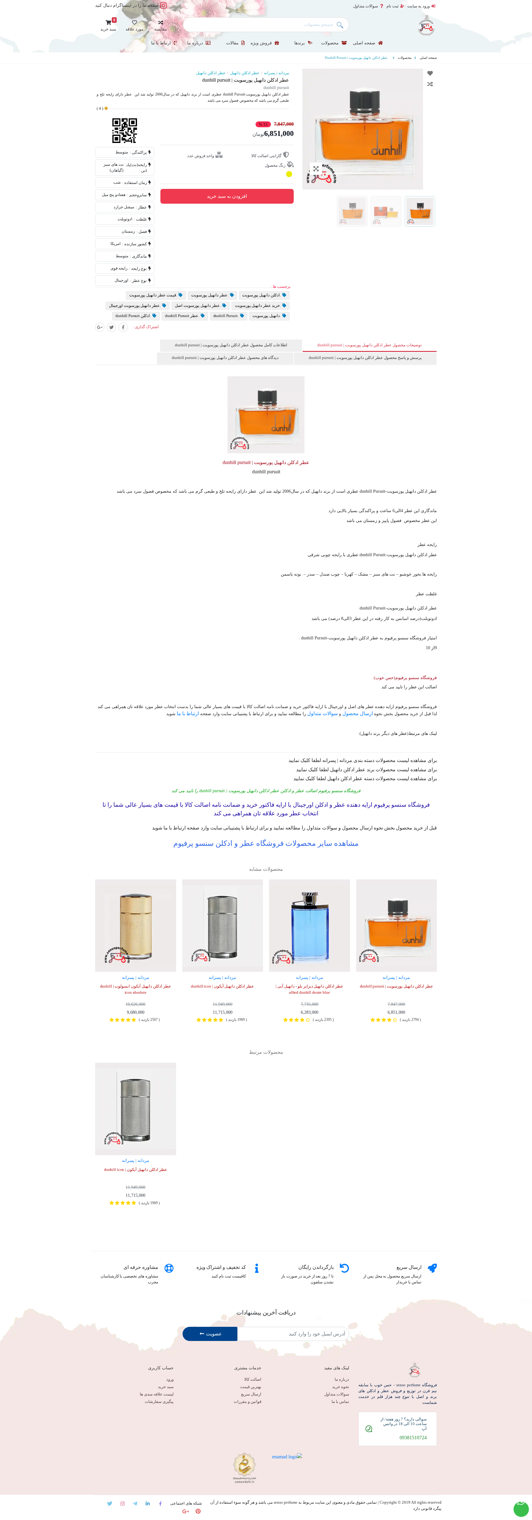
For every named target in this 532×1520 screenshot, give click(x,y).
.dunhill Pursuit (226, 316)
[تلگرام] (135, 1503)
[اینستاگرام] (122, 1503)
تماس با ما (340, 1402)
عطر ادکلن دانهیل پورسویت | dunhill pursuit (396, 986)
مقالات (233, 42)
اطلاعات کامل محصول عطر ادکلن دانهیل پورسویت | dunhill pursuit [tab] (231, 345)
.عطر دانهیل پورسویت (209, 295)
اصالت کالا (252, 1379)
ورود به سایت (418, 6)
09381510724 (413, 1437)
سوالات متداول (365, 6)
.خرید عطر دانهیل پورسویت (258, 306)
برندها (300, 42)
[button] (160, 24)
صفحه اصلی (365, 42)
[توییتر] (111, 327)
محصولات (330, 42)
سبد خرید (166, 1387)
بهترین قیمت (250, 1387)
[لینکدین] (147, 1503)
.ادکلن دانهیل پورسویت (261, 295)
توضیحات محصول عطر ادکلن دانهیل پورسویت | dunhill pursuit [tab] (369, 345)
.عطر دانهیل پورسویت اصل (198, 306)
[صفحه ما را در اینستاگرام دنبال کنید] (163, 8)
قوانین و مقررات (247, 1402)
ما (179, 713)
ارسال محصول (357, 713)
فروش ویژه (262, 42)
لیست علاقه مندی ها (157, 1394)
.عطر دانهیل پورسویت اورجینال (135, 306)
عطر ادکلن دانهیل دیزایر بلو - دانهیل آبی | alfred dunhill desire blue (309, 989)
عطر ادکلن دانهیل (245, 73)
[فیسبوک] (123, 327)
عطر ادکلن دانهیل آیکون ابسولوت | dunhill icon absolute (135, 989)
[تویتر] (110, 1503)
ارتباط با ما (161, 42)
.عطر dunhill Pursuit (182, 316)
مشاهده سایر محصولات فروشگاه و (266, 843)
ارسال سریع (251, 1394)
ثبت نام (392, 6)
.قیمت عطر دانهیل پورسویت (153, 295)
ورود (170, 1379)
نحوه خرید (340, 1387)
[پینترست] (198, 1511)
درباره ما (195, 42)
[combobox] (266, 24)
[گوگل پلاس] (99, 327)
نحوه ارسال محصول (362, 827)
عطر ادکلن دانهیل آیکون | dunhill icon (222, 986)
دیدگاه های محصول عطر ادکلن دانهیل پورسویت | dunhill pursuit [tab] (225, 358)
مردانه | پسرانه (276, 73)
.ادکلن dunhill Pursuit (133, 316)
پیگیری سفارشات (159, 1402)
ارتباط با (190, 713)
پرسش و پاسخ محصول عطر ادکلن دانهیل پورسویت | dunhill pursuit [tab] (365, 358)
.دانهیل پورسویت (266, 316)
